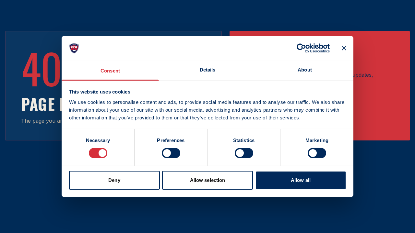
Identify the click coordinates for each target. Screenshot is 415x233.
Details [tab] (208, 69)
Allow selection (207, 180)
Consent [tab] (110, 70)
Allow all (301, 180)
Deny (114, 180)
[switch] (171, 153)
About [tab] (305, 69)
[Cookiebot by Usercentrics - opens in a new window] (301, 48)
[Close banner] (344, 48)
